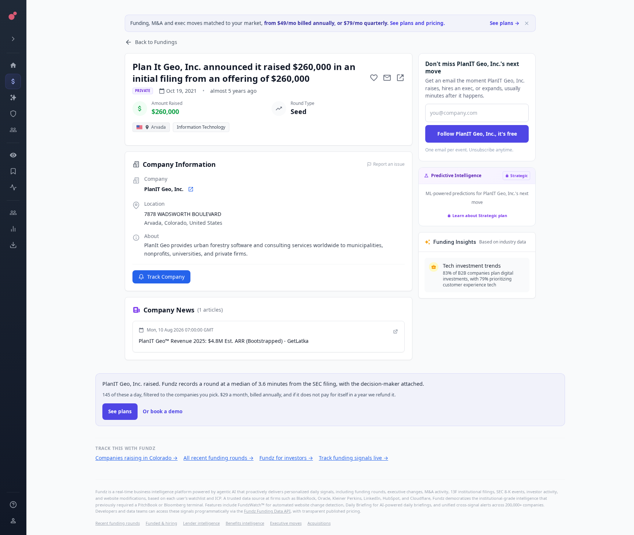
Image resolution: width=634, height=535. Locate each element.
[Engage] (13, 212)
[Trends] (13, 229)
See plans (120, 411)
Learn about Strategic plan (479, 215)
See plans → (505, 23)
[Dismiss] (526, 23)
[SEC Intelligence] (13, 113)
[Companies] (13, 97)
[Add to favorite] (373, 77)
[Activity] (13, 187)
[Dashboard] (13, 65)
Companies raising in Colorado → (136, 457)
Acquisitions (319, 523)
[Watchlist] (13, 155)
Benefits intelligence (245, 523)
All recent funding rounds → (218, 457)
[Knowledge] (13, 504)
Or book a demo (162, 411)
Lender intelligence (201, 523)
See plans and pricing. (417, 23)
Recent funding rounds (117, 523)
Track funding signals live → (353, 457)
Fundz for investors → (286, 457)
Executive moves (286, 523)
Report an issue (389, 164)
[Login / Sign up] (13, 520)
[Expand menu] (13, 38)
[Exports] (13, 245)
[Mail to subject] (387, 77)
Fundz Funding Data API (267, 511)
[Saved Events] (13, 171)
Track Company (166, 276)
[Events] (13, 81)
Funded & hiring (161, 523)
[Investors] (13, 130)
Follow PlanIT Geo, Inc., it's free (477, 133)
